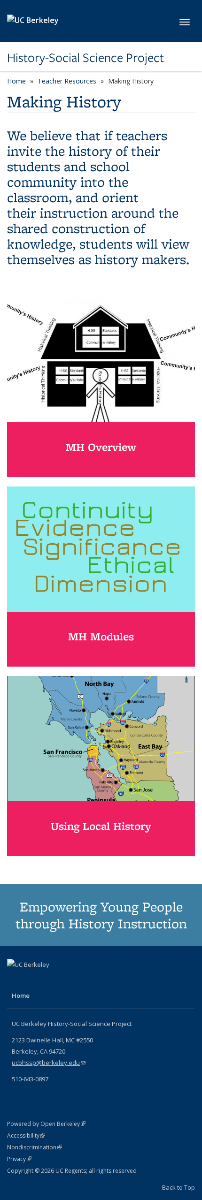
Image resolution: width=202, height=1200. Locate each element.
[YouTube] (15, 980)
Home (16, 80)
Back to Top (178, 1187)
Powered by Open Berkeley (46, 1124)
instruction (75, 213)
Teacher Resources (67, 80)
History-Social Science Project (85, 57)
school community (68, 174)
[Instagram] (34, 980)
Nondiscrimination (34, 1147)
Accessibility (26, 1135)
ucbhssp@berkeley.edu (48, 1062)
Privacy (19, 1159)
